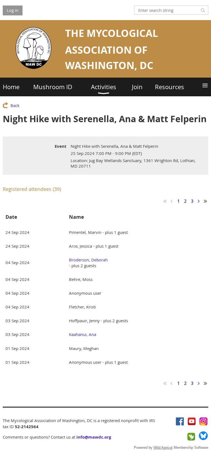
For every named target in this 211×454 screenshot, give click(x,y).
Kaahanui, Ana (82, 334)
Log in (12, 10)
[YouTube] (192, 421)
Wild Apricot (163, 447)
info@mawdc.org (93, 437)
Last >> (205, 201)
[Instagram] (203, 421)
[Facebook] (180, 421)
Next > (199, 201)
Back (15, 105)
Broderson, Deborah (88, 259)
